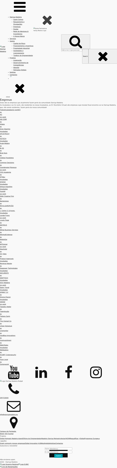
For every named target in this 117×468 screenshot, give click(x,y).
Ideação (16, 67)
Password (36, 52)
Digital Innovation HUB (33, 443)
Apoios (12, 41)
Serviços (13, 39)
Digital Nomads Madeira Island (11, 438)
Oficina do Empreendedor (32, 438)
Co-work (15, 110)
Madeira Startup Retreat (50, 438)
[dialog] (47, 47)
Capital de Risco (19, 43)
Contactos (13, 75)
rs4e (61, 438)
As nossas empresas (17, 443)
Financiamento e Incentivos (23, 46)
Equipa (15, 29)
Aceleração (17, 60)
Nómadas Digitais (19, 70)
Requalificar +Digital (77, 438)
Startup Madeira (16, 17)
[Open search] (75, 41)
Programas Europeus (92, 438)
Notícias (13, 72)
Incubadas (8, 110)
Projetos (13, 58)
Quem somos (5, 443)
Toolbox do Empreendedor (23, 55)
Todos (2, 110)
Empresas (17, 27)
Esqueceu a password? (47, 81)
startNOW (66, 438)
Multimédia (45, 443)
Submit (58, 456)
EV (20, 110)
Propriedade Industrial (21, 48)
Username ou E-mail (40, 44)
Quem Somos (18, 19)
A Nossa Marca (19, 36)
